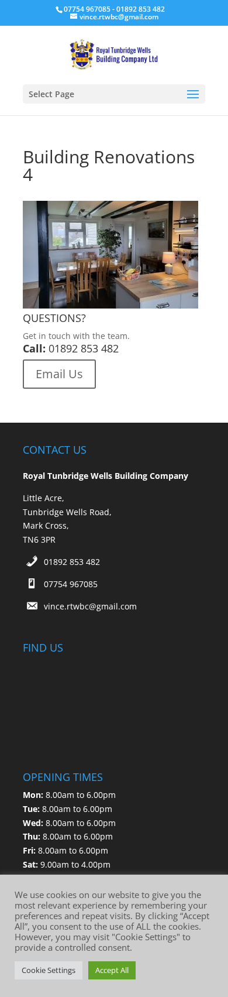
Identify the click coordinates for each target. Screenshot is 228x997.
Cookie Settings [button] (48, 970)
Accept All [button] (112, 970)
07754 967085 (71, 584)
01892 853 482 (72, 561)
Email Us (59, 374)
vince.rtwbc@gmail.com (90, 606)
